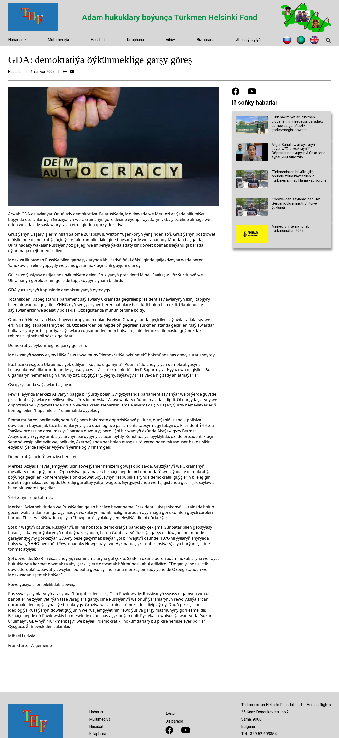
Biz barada (205, 39)
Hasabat (98, 39)
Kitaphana (135, 39)
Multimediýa (58, 39)
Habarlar (96, 712)
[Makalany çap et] (65, 72)
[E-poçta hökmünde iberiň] (72, 72)
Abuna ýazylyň (248, 39)
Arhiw (170, 39)
